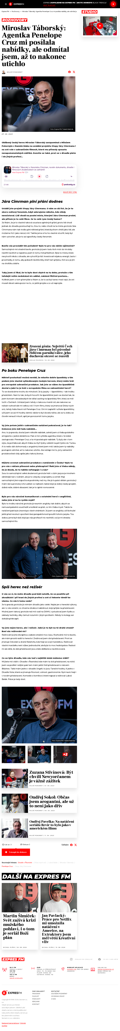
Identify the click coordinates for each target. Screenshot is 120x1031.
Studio (89, 11)
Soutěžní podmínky (59, 993)
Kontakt (35, 1004)
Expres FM (71, 969)
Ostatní (55, 991)
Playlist (35, 996)
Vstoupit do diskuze (18, 852)
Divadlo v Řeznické (25, 862)
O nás (53, 999)
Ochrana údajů (57, 996)
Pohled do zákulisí (83, 959)
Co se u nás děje (110, 959)
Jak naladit (38, 991)
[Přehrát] (113, 4)
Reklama (35, 1001)
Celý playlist (49, 5)
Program (36, 993)
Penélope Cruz (7, 866)
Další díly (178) (70, 192)
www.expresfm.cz (106, 969)
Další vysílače (16, 978)
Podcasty (36, 999)
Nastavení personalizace (10, 1023)
